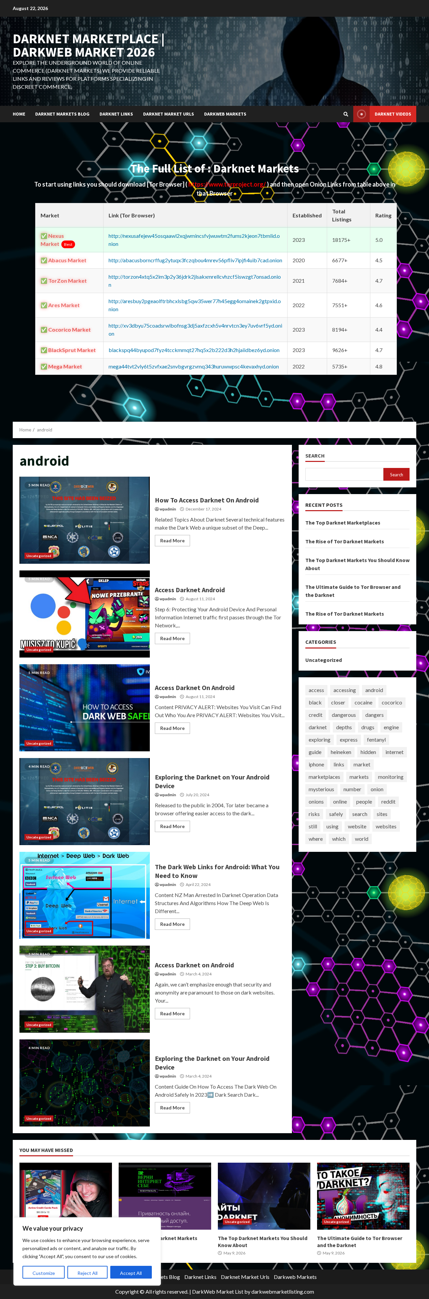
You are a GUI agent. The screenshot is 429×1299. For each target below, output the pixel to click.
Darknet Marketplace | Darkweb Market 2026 (89, 45)
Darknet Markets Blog (62, 114)
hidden (368, 752)
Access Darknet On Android (84, 707)
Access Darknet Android (84, 614)
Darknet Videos (393, 114)
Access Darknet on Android (84, 989)
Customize (44, 1273)
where (316, 838)
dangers (374, 714)
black (315, 702)
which (339, 838)
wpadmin (168, 508)
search (359, 814)
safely (336, 814)
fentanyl (376, 739)
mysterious (321, 789)
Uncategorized (38, 556)
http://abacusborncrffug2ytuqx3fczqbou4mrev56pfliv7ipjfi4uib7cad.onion (195, 260)
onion (377, 789)
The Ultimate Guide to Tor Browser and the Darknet (363, 1196)
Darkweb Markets (225, 114)
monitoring (391, 776)
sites (382, 814)
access (316, 690)
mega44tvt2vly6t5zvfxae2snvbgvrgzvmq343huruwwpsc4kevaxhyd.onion (194, 366)
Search (315, 456)
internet (394, 752)
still (313, 826)
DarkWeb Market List (217, 1291)
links (338, 764)
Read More (172, 540)
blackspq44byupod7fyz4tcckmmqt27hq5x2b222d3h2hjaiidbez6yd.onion (194, 350)
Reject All (87, 1273)
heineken (341, 752)
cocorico (392, 702)
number (352, 789)
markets (359, 776)
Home (19, 114)
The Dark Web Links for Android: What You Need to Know (84, 895)
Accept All (131, 1273)
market (362, 764)
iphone (316, 764)
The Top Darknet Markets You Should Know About (264, 1196)
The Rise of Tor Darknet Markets (344, 541)
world (361, 838)
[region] (87, 1251)
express (349, 739)
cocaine (363, 702)
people (364, 801)
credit (315, 714)
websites (386, 826)
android (374, 690)
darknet (318, 727)
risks (314, 814)
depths (344, 727)
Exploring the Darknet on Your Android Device (84, 801)
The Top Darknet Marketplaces (342, 522)
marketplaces (324, 776)
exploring (319, 739)
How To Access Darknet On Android (84, 520)
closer (338, 702)
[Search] (346, 114)
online (340, 801)
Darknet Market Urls (168, 114)
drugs (367, 727)
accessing (344, 690)
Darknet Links (116, 114)
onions (316, 801)
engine (391, 727)
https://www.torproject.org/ (227, 184)
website (357, 826)
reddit (388, 801)
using (332, 826)
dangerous (344, 714)
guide (315, 752)
